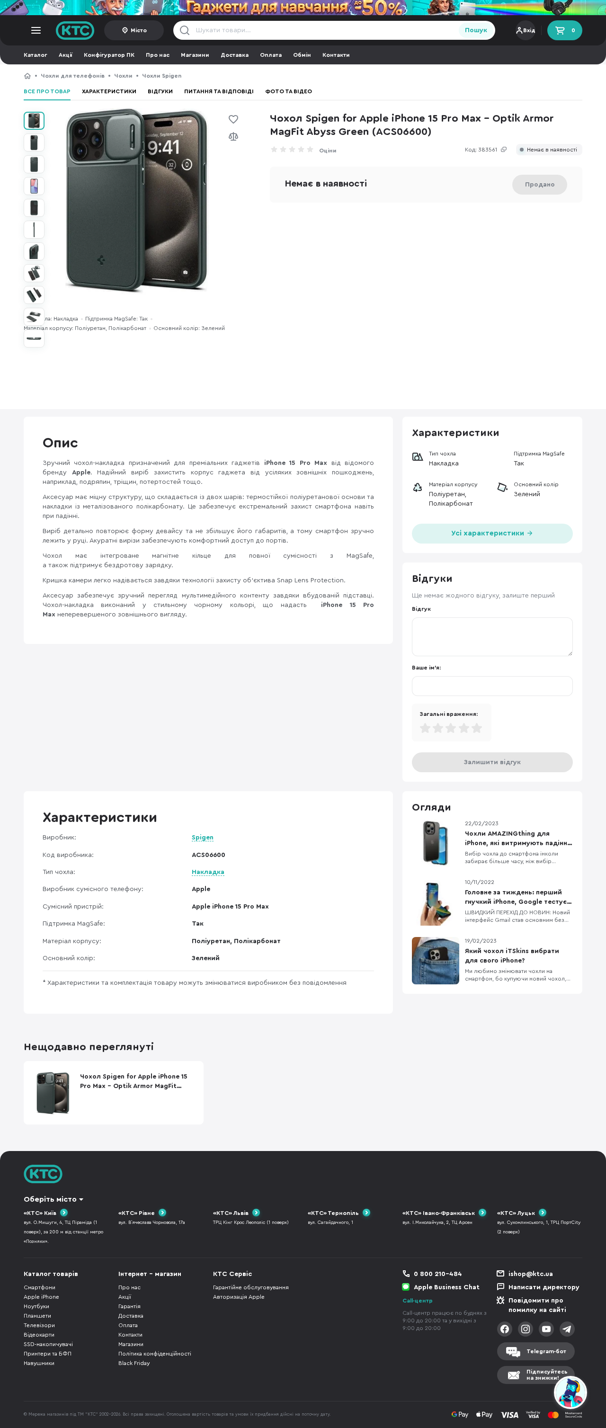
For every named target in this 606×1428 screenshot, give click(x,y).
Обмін (302, 55)
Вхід (529, 30)
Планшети (37, 1316)
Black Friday (134, 1363)
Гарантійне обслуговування (251, 1287)
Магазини (195, 55)
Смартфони (39, 1287)
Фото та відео (288, 91)
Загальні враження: (448, 714)
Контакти (336, 55)
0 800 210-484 (438, 1274)
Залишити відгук (492, 762)
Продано (540, 184)
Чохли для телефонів (73, 76)
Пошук (476, 30)
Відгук (421, 609)
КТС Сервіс (232, 1274)
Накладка (208, 872)
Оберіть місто (50, 1199)
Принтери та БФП (47, 1354)
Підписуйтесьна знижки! (547, 1375)
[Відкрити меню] (36, 30)
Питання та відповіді (219, 91)
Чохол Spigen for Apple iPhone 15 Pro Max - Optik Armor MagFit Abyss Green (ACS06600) (316, 76)
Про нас (157, 55)
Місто (139, 30)
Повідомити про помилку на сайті (537, 1305)
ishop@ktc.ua (530, 1274)
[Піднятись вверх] (536, 1394)
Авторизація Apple (239, 1297)
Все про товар (47, 91)
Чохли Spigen (161, 76)
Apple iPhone (41, 1297)
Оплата (271, 55)
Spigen (203, 837)
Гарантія (129, 1306)
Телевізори (39, 1325)
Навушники (39, 1363)
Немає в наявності (552, 149)
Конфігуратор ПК (109, 55)
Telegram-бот (546, 1351)
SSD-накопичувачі (48, 1344)
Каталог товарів (51, 1274)
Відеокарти (39, 1335)
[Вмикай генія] (303, 7)
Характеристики (109, 91)
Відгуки (160, 91)
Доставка (235, 55)
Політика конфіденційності (154, 1354)
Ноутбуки (36, 1306)
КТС (27, 76)
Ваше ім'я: (426, 667)
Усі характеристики (488, 533)
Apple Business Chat (447, 1287)
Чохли (123, 76)
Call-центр (417, 1300)
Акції (65, 55)
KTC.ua (75, 30)
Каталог (35, 55)
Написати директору (543, 1287)
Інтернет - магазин (149, 1274)
